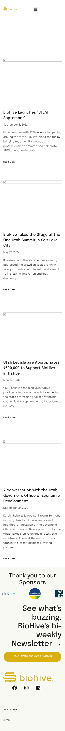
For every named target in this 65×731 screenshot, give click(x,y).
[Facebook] (14, 688)
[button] (35, 9)
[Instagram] (26, 688)
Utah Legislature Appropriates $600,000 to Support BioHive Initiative (31, 368)
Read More (9, 162)
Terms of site (10, 710)
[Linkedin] (38, 688)
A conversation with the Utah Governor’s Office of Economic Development (31, 495)
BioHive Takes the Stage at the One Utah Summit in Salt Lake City (31, 240)
